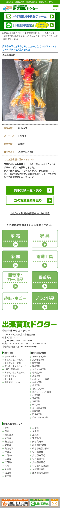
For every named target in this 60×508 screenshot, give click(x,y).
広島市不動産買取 (40, 417)
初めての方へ (11, 356)
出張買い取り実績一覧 (15, 372)
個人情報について (13, 382)
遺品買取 (36, 398)
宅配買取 (36, 401)
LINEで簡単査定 (12, 369)
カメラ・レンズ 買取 (41, 392)
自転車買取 (37, 382)
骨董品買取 (37, 372)
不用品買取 (37, 414)
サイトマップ (11, 376)
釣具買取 (36, 385)
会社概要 (9, 379)
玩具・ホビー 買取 (40, 379)
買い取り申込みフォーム (16, 366)
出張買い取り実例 (13, 363)
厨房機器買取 (38, 360)
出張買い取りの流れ (14, 360)
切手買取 (36, 404)
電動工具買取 (38, 388)
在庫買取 (36, 411)
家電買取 (36, 363)
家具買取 (36, 366)
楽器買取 (36, 376)
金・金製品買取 (39, 408)
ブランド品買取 (39, 369)
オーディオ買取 (39, 356)
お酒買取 (36, 395)
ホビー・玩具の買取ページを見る (30, 213)
